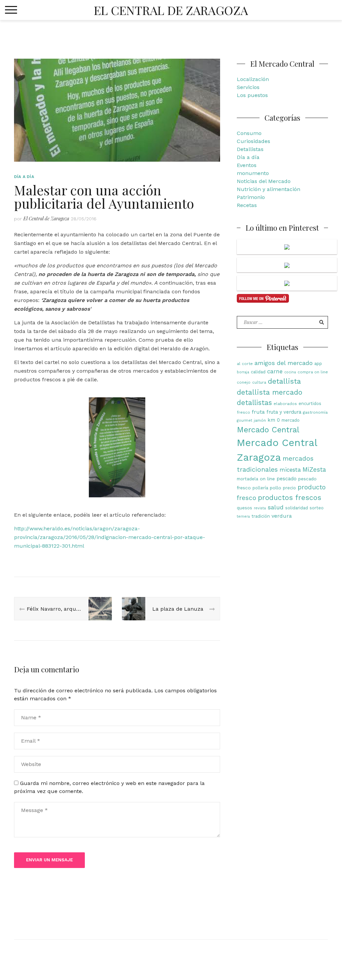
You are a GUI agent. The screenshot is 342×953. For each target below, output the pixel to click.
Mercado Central (268, 429)
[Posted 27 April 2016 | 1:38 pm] (287, 246)
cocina (290, 372)
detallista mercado (269, 392)
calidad (258, 371)
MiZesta (314, 469)
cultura (259, 382)
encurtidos (310, 403)
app (318, 363)
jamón (260, 420)
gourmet (244, 420)
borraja (243, 372)
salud (276, 507)
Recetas (247, 205)
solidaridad (296, 507)
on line (267, 478)
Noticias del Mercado (264, 181)
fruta (258, 412)
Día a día (24, 176)
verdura (282, 516)
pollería (260, 487)
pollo (275, 487)
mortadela (247, 478)
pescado (287, 479)
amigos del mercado (283, 362)
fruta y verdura (284, 412)
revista (260, 508)
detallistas (254, 403)
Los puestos (252, 95)
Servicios (248, 87)
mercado (291, 420)
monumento (253, 173)
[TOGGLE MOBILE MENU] (11, 10)
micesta (290, 469)
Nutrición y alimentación (268, 189)
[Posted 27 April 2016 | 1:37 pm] (287, 265)
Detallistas (250, 149)
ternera (243, 516)
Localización (253, 79)
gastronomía (315, 412)
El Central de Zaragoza (171, 10)
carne (275, 371)
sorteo (317, 507)
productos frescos (289, 497)
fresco (243, 412)
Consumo (249, 133)
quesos (244, 507)
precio (289, 487)
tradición (260, 516)
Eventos (246, 165)
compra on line (313, 372)
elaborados (285, 403)
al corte (245, 363)
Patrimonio (251, 197)
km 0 (274, 420)
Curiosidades (253, 141)
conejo (243, 382)
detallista (284, 381)
